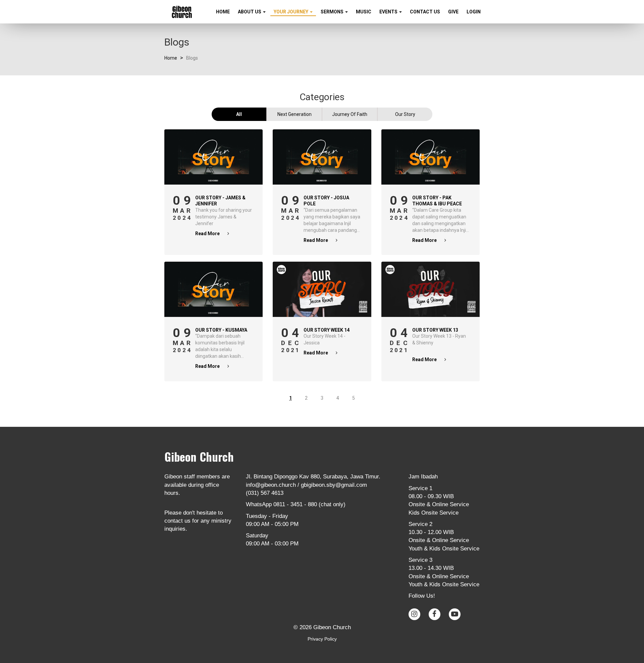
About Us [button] (250, 11)
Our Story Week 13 (435, 330)
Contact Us (425, 11)
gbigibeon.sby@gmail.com (334, 485)
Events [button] (388, 11)
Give (453, 11)
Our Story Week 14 (327, 330)
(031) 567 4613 (264, 493)
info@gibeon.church (271, 485)
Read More (208, 233)
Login (474, 11)
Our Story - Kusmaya (221, 330)
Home (223, 11)
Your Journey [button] (291, 11)
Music (363, 11)
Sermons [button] (332, 11)
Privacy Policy (322, 639)
